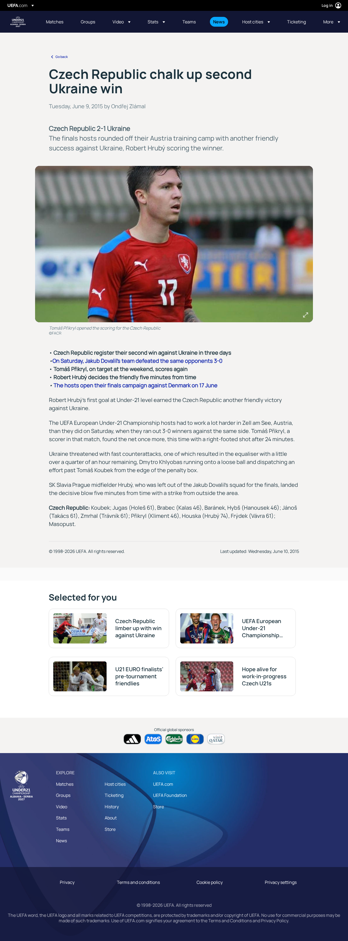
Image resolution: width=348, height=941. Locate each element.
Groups (63, 795)
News (61, 841)
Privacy (67, 882)
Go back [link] (61, 56)
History (112, 807)
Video (61, 807)
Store (110, 829)
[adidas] (132, 739)
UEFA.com (163, 784)
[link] (54, 22)
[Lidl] (195, 739)
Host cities (115, 784)
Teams (62, 829)
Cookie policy (210, 882)
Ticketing (114, 795)
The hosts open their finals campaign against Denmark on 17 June (135, 385)
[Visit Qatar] (216, 739)
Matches (64, 784)
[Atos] (153, 739)
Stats (61, 818)
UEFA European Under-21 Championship (18, 22)
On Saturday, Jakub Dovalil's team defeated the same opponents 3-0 (137, 360)
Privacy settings (281, 882)
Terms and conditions (138, 882)
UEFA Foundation (170, 795)
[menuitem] (56, 22)
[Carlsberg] (174, 739)
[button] (121, 22)
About (111, 818)
